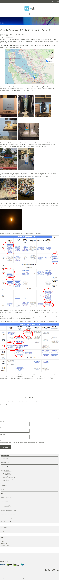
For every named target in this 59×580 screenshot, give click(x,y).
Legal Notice (23, 556)
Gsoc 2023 (11, 37)
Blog (51, 4)
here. (1, 314)
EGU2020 (3, 485)
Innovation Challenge (6, 497)
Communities (4, 470)
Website (2, 434)
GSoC (7, 35)
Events (8, 555)
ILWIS (4, 476)
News (45, 4)
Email (2, 428)
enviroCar (3, 489)
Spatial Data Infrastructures (7, 514)
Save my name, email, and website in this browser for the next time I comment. (22, 442)
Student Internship (5, 521)
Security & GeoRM (7, 479)
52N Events (8, 556)
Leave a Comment (21, 34)
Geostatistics (6, 474)
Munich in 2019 (24, 39)
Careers (16, 555)
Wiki (58, 1)
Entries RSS (4, 543)
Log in (2, 541)
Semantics (5, 480)
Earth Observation (7, 471)
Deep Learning (6, 506)
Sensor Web (6, 482)
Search (57, 4)
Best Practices (4, 462)
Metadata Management (8, 477)
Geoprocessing (6, 473)
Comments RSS (5, 545)
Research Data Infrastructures (8, 510)
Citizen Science (4, 466)
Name (2, 421)
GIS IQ (2, 531)
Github (52, 1)
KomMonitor (4, 501)
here (29, 318)
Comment (3, 405)
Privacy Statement (34, 555)
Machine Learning (5, 505)
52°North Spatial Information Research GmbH (29, 8)
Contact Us (23, 555)
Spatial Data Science (5, 518)
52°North (3, 458)
